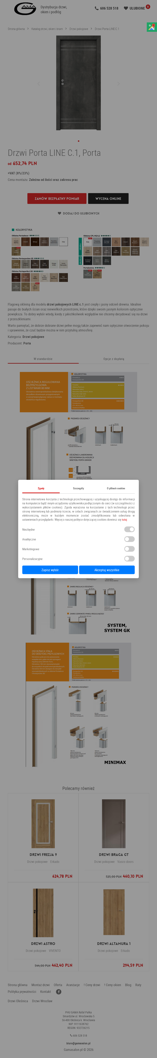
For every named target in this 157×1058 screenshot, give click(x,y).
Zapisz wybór (50, 570)
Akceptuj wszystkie (106, 570)
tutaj (124, 519)
